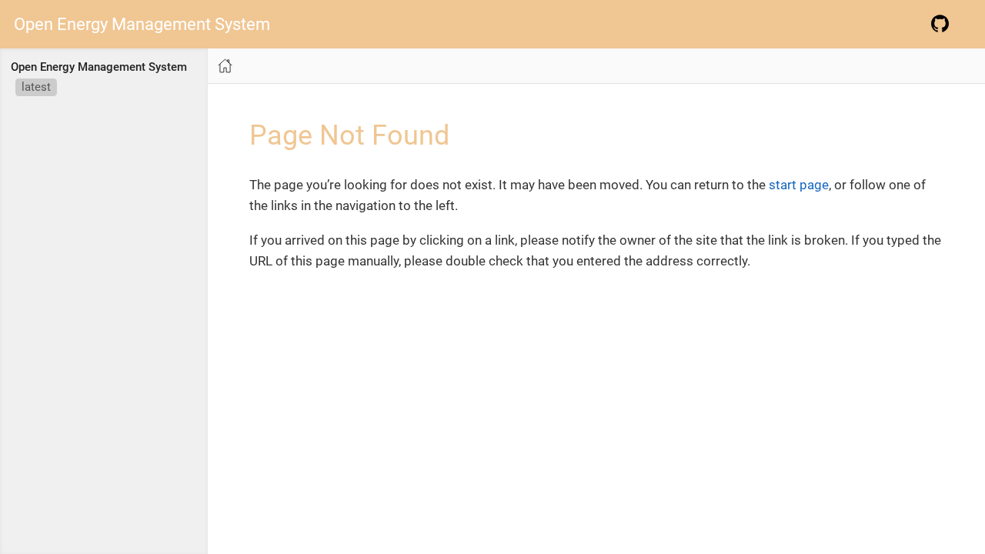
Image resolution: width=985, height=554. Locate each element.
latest (36, 87)
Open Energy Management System (142, 24)
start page (799, 184)
